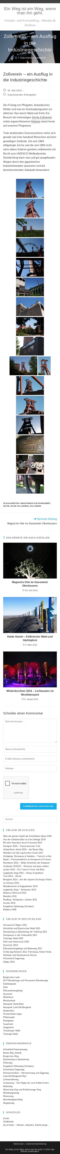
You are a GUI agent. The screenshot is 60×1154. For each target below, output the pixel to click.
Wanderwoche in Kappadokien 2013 (20, 886)
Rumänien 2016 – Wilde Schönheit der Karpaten (26, 863)
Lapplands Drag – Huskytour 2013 (19, 889)
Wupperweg (8, 1103)
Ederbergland (9, 984)
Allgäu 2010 (9, 962)
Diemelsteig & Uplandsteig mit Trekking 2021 (25, 932)
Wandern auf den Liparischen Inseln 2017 (23, 853)
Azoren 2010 (9, 903)
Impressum (19, 1144)
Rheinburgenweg (11, 1093)
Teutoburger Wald (11, 1030)
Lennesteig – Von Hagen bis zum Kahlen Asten (26, 1083)
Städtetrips (8, 1121)
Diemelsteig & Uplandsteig (16, 1059)
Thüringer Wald (10, 1034)
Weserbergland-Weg (13, 1099)
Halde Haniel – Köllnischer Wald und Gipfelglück (30, 638)
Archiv (6, 1118)
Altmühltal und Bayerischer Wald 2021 (21, 928)
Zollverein (35, 506)
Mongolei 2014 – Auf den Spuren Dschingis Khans (27, 879)
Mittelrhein (8, 997)
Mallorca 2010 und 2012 (14, 893)
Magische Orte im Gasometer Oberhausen (30, 584)
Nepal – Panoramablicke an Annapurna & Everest (27, 859)
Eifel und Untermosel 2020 (16, 942)
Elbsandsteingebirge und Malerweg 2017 (22, 948)
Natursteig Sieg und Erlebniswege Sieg (22, 1089)
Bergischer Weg (11, 1056)
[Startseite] (16, 58)
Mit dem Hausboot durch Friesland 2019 (22, 843)
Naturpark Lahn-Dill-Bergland (17, 1007)
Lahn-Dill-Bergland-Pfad (14, 1076)
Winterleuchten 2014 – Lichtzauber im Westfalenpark (30, 693)
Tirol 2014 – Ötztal (12, 876)
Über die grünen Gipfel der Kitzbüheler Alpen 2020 (27, 836)
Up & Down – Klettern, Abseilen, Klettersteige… (26, 1125)
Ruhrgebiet (8, 1020)
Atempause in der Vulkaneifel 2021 (20, 935)
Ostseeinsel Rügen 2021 (15, 925)
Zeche (6, 506)
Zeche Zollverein (42, 117)
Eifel (5, 987)
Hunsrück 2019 (10, 945)
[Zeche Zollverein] (30, 188)
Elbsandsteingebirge (13, 990)
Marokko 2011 (10, 896)
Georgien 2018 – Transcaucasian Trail (21, 846)
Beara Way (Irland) (12, 1053)
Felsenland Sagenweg (13, 958)
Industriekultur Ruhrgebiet (32, 58)
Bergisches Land (11, 977)
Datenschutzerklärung (36, 1144)
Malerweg (7, 1086)
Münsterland (9, 1000)
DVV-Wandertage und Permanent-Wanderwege (25, 980)
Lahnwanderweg (11, 1079)
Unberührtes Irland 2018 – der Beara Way (23, 849)
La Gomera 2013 (11, 883)
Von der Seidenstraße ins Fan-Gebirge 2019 (24, 839)
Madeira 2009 (9, 909)
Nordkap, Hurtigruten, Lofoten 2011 (20, 899)
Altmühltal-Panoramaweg (15, 1049)
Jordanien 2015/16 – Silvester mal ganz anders (26, 866)
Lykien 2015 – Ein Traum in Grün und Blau (23, 869)
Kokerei (35, 121)
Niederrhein (8, 1010)
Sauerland (8, 1024)
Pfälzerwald (8, 1017)
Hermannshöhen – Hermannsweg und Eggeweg (26, 1073)
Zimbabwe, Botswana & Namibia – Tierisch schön (27, 856)
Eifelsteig (7, 1063)
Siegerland (8, 1027)
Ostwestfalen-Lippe (12, 1014)
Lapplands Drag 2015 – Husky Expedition (23, 873)
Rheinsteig (8, 1096)
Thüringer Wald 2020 (13, 938)
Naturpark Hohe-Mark (13, 1004)
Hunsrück (7, 994)
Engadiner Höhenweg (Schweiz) (18, 906)
